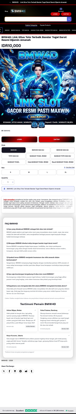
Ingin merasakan (9, 199)
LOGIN (55, 14)
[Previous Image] (3, 89)
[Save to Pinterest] (20, 371)
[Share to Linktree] (15, 371)
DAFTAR (66, 14)
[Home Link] (18, 11)
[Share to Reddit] (26, 371)
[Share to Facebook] (9, 371)
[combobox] (36, 19)
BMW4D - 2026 (7, 360)
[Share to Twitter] (3, 371)
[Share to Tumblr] (31, 371)
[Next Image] (72, 89)
